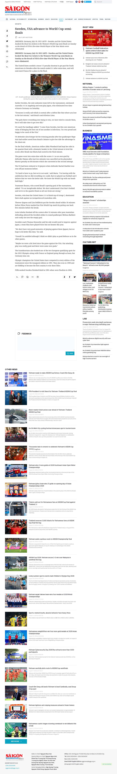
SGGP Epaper (70, 1)
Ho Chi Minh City (22, 19)
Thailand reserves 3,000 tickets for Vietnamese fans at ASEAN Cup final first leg (51, 522)
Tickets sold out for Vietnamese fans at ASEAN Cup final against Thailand (52, 503)
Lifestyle (95, 19)
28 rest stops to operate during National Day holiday (97, 106)
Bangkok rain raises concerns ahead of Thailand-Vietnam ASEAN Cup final (97, 65)
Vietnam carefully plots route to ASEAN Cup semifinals (48, 668)
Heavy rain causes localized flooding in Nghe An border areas (97, 118)
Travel (101, 19)
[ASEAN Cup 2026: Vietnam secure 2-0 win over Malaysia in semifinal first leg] (16, 563)
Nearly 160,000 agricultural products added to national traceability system (97, 190)
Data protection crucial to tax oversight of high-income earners (96, 357)
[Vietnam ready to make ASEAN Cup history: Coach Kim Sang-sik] (16, 379)
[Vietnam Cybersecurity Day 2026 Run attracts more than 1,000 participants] (16, 656)
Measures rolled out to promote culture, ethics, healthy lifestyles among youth (89, 309)
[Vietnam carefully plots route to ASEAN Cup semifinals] (16, 674)
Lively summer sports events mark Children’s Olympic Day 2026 (51, 576)
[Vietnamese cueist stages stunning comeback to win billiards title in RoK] (16, 730)
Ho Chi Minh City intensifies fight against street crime (96, 345)
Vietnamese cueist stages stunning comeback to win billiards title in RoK (52, 725)
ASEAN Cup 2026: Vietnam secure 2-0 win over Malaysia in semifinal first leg (50, 559)
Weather (107, 19)
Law (75, 19)
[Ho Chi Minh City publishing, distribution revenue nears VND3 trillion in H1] (105, 299)
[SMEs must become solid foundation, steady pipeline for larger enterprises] (97, 141)
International (32, 19)
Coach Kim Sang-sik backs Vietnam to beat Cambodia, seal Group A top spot (52, 688)
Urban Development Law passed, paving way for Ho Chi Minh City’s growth (97, 124)
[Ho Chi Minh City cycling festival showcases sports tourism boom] (16, 434)
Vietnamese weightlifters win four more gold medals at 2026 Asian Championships (53, 632)
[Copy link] (7, 56)
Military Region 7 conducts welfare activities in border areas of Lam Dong (96, 88)
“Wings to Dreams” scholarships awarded (94, 201)
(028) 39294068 (10, 765)
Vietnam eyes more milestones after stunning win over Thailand (97, 59)
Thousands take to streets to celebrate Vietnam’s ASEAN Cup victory (51, 448)
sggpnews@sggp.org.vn (12, 768)
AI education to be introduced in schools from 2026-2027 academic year (96, 230)
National (12, 19)
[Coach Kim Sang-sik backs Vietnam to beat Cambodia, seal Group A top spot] (16, 693)
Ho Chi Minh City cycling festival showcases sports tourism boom (52, 428)
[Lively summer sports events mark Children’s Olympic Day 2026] (16, 582)
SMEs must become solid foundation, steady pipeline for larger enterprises (96, 153)
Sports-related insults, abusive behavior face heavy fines (49, 613)
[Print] (7, 51)
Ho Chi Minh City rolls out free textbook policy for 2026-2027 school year (97, 223)
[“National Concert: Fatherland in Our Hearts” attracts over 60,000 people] (97, 253)
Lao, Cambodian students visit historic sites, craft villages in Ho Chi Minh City (89, 287)
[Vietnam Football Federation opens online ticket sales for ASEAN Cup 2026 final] (97, 38)
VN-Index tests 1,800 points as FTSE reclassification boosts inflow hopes (94, 184)
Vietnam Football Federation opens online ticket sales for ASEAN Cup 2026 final (97, 50)
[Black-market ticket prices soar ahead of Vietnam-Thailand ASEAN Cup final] (16, 416)
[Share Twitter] (7, 41)
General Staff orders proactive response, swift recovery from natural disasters (96, 112)
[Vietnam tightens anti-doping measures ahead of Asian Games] (16, 711)
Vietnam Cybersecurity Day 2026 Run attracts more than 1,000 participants (51, 651)
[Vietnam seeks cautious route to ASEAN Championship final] (16, 545)
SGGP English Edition (18, 10)
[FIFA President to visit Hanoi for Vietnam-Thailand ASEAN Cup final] (16, 397)
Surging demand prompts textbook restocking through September (94, 236)
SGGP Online (27, 1)
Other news (11, 369)
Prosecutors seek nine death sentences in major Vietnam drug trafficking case (97, 323)
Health (47, 19)
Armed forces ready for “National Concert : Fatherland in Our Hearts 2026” (105, 287)
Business (41, 19)
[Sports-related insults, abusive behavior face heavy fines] (16, 619)
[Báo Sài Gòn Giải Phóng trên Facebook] (76, 2)
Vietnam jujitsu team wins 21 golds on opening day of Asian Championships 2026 (50, 485)
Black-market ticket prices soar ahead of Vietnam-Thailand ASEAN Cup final (50, 411)
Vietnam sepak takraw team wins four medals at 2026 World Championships (50, 595)
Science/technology (84, 19)
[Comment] (7, 62)
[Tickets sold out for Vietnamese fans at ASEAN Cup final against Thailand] (16, 508)
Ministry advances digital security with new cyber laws (97, 339)
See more (15, 741)
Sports (61, 19)
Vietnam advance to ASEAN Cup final (97, 78)
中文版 (62, 1)
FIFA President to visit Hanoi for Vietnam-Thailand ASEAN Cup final (53, 391)
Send (71, 353)
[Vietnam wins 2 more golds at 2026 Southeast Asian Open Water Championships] (16, 471)
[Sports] (7, 67)
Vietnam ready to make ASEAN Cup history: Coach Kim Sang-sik (51, 373)
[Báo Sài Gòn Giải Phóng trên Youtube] (79, 2)
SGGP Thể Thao (37, 1)
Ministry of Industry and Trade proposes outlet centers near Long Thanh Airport (96, 172)
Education (54, 19)
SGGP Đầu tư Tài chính (51, 1)
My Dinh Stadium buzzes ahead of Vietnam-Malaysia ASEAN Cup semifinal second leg (98, 72)
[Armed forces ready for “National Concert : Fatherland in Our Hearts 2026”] (105, 277)
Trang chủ (7, 19)
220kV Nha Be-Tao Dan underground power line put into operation (97, 178)
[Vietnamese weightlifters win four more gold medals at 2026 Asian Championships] (16, 637)
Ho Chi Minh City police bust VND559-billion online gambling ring (96, 351)
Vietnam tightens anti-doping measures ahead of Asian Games (51, 705)
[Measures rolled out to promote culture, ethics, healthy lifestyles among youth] (89, 299)
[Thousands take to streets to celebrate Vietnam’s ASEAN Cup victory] (16, 453)
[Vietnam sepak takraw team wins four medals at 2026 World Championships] (16, 600)
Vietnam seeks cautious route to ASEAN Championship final (50, 539)
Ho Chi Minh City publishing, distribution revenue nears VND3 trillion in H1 (105, 309)
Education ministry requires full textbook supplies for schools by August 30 (96, 217)
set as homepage (107, 764)
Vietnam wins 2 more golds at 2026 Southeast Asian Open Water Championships (52, 466)
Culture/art (69, 19)
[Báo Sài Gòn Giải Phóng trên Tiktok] (82, 2)
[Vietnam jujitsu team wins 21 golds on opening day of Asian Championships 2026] (16, 490)
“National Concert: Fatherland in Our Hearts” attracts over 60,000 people (96, 265)
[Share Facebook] (7, 36)
